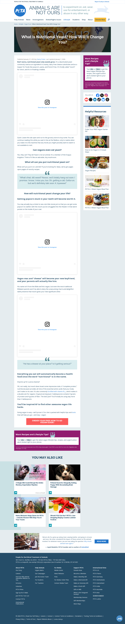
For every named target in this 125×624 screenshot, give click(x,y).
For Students (39, 580)
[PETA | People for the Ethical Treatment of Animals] (20, 11)
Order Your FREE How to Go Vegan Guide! (47, 422)
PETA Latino (97, 599)
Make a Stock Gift (79, 586)
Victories (18, 583)
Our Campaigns (40, 573)
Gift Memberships (79, 601)
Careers (18, 573)
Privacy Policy (20, 619)
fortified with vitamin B (57, 391)
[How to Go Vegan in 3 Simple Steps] (97, 145)
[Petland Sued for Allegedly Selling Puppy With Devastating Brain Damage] (64, 479)
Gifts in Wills (77, 589)
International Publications (20, 603)
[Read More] (62, 541)
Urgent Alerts (39, 570)
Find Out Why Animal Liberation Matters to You (23, 578)
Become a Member (80, 573)
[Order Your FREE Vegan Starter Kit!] (97, 124)
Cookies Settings (58, 619)
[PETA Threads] (107, 99)
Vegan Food (27, 24)
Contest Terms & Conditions (64, 616)
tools (74, 412)
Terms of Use (30, 619)
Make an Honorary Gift (81, 583)
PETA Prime (19, 589)
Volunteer (19, 586)
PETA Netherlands (99, 580)
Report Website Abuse (44, 619)
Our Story (19, 570)
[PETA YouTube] (86, 99)
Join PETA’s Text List (22, 596)
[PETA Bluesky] (103, 99)
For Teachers (39, 583)
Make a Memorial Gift (81, 580)
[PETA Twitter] (102, 95)
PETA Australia (97, 589)
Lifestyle (21, 24)
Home (16, 24)
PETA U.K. (96, 570)
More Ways (77, 604)
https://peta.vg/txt (43, 447)
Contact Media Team (61, 583)
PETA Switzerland (98, 583)
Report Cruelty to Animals (102, 1)
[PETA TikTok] (99, 99)
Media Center (58, 570)
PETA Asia (96, 592)
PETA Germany (98, 577)
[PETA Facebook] (98, 95)
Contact (50, 616)
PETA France (97, 573)
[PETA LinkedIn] (95, 99)
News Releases (59, 573)
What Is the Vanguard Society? (81, 593)
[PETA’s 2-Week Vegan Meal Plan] (97, 183)
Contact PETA (20, 599)
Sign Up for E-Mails (22, 593)
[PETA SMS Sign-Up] (90, 99)
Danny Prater (41, 59)
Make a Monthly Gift (80, 577)
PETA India (96, 586)
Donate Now (78, 570)
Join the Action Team (42, 577)
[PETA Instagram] (106, 95)
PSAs (56, 577)
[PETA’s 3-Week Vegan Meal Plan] (97, 202)
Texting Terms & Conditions (93, 616)
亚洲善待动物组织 (98, 596)
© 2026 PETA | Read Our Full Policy (27, 616)
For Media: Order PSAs (61, 580)
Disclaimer (78, 616)
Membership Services (80, 597)
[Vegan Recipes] (97, 164)
